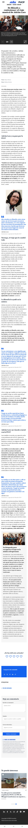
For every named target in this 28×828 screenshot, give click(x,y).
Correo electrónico (7, 724)
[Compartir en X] (7, 674)
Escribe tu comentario (8, 702)
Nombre (5, 716)
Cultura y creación (17, 4)
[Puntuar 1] (6, 656)
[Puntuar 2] (10, 656)
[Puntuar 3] (14, 656)
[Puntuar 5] (21, 656)
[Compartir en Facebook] (10, 674)
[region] (14, 29)
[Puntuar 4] (17, 656)
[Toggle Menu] (3, 2)
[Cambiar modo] (22, 826)
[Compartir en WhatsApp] (4, 674)
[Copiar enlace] (15, 674)
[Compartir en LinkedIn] (13, 674)
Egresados (9, 4)
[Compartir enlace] (26, 790)
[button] (11, 41)
